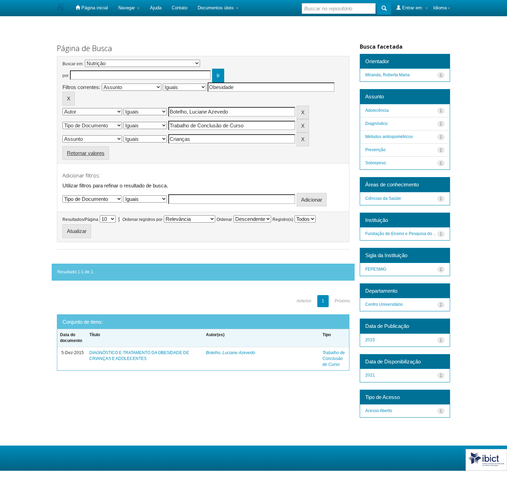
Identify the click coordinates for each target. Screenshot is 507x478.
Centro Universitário (384, 304)
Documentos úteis (216, 7)
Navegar (127, 7)
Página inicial (94, 7)
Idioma (440, 7)
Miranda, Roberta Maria (387, 74)
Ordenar (224, 219)
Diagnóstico (376, 123)
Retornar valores (86, 153)
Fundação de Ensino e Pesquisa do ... (400, 233)
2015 (370, 340)
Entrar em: (413, 7)
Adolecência (377, 110)
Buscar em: (72, 63)
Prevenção (375, 149)
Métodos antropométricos (389, 136)
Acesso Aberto (378, 410)
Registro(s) (282, 219)
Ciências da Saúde (383, 198)
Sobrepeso (375, 162)
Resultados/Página (80, 219)
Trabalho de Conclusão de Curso (333, 358)
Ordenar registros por (142, 219)
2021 (370, 375)
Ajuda (155, 7)
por (65, 75)
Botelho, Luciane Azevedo (230, 352)
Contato (179, 7)
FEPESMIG (375, 269)
